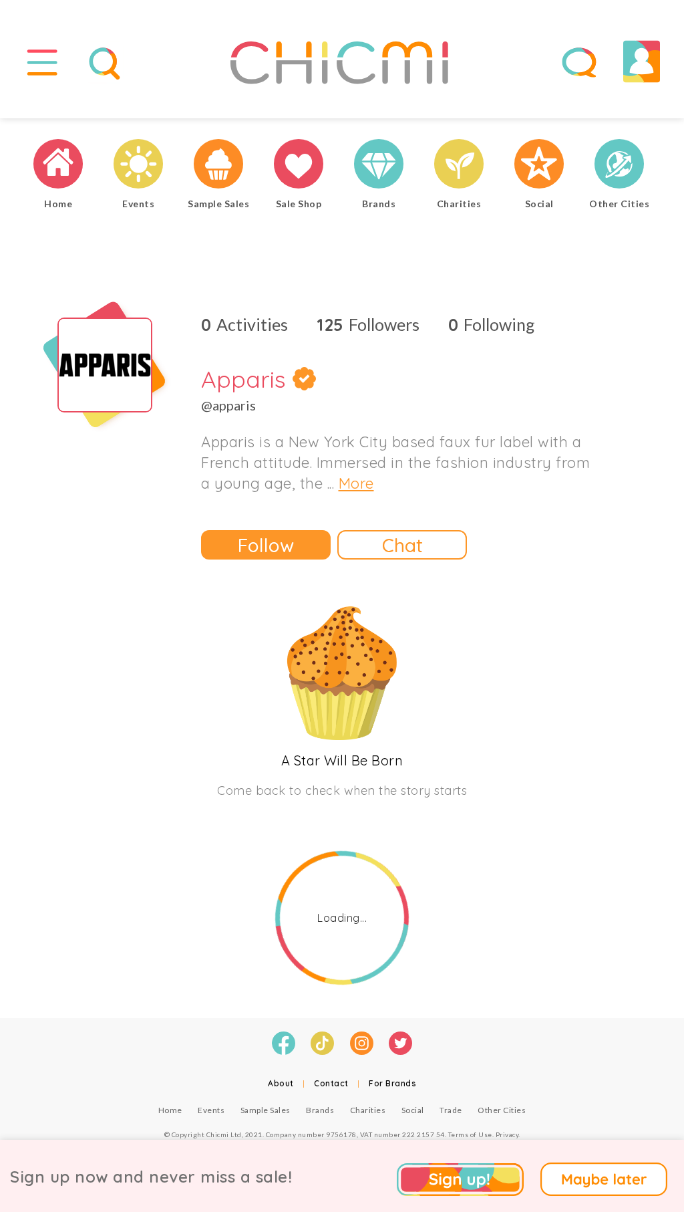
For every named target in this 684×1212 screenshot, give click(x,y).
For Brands (392, 1083)
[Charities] (458, 165)
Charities (368, 1110)
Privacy (507, 1134)
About (281, 1083)
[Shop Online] (298, 165)
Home (170, 1110)
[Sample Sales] (218, 165)
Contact (331, 1083)
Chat (402, 545)
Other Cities (502, 1110)
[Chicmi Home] (58, 165)
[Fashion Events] (138, 165)
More (356, 483)
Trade (451, 1110)
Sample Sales (265, 1110)
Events (211, 1110)
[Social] (539, 165)
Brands (320, 1110)
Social (412, 1110)
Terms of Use (470, 1134)
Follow (266, 545)
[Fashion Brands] (378, 165)
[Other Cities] (619, 165)
